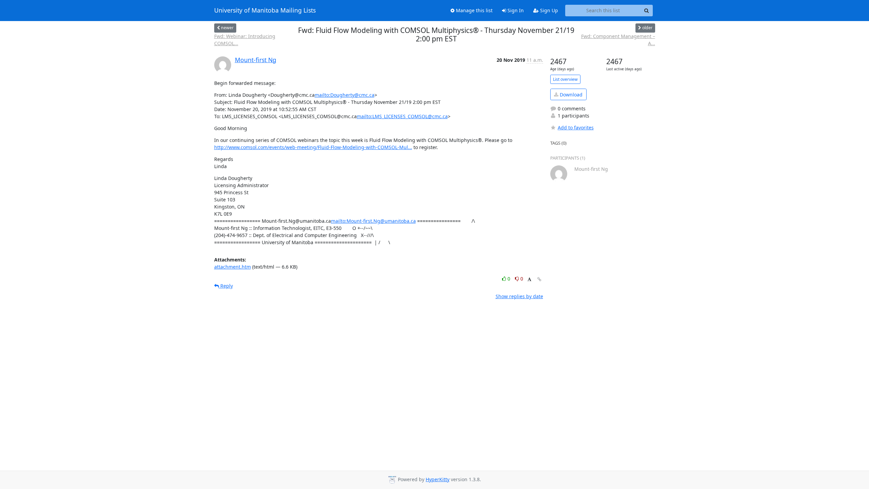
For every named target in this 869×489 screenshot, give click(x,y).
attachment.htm (232, 267)
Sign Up (548, 10)
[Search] (647, 10)
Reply (226, 286)
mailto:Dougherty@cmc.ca (344, 95)
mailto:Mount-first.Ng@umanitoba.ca (373, 221)
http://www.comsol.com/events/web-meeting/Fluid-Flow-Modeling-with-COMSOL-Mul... (313, 147)
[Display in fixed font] (529, 279)
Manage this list (474, 10)
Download (570, 94)
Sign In (515, 10)
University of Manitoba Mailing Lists (265, 10)
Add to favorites (576, 127)
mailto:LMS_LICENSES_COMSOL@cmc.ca (402, 116)
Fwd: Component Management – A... (618, 40)
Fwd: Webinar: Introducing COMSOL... (244, 40)
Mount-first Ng (255, 60)
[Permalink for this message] (539, 279)
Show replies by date (519, 296)
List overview (565, 79)
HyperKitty (437, 479)
